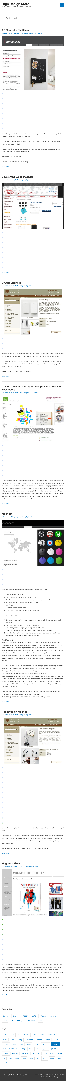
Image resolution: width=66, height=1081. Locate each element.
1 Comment (5, 517)
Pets (12, 1021)
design (47, 1040)
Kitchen (43, 1016)
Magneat (7, 513)
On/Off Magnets (11, 282)
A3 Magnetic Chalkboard (16, 30)
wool (5, 1063)
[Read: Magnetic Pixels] (33, 892)
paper (31, 1049)
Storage (20, 1021)
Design (15, 1016)
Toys (40, 1021)
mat (4, 1049)
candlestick (51, 1035)
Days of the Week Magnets (18, 176)
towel (17, 1058)
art (13, 1035)
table (60, 1053)
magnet (31, 33)
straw (52, 1053)
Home (37, 1074)
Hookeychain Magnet (14, 711)
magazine (45, 1044)
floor (56, 1039)
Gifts (17, 180)
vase (24, 1058)
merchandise (13, 1049)
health (29, 1044)
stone (45, 1053)
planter (5, 1053)
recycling (36, 1053)
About (42, 1074)
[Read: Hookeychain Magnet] (33, 740)
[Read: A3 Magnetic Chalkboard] (33, 63)
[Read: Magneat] (33, 543)
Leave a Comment (8, 33)
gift (21, 1044)
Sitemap (55, 1074)
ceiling (20, 1040)
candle (41, 1035)
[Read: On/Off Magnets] (33, 312)
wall (44, 1058)
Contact (48, 1074)
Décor (17, 33)
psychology (25, 1053)
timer (10, 1058)
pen (38, 1049)
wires (23, 517)
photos (45, 1049)
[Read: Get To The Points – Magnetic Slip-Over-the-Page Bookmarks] (33, 418)
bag (19, 1035)
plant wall (15, 1053)
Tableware (31, 1021)
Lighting (53, 1016)
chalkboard (24, 33)
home (36, 1044)
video (31, 1058)
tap (4, 1058)
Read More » (6, 167)
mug (23, 1049)
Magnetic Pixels (11, 863)
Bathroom (6, 1016)
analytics (6, 1035)
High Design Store (15, 4)
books (34, 1035)
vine (38, 1058)
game (15, 1044)
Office (5, 1021)
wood (59, 1058)
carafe (5, 1040)
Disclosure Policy (52, 1077)
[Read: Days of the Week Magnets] (33, 206)
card (12, 1040)
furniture (6, 1044)
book (21, 393)
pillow (53, 1049)
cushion (39, 1040)
